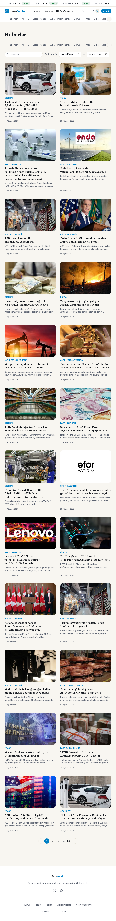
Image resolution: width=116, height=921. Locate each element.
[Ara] (83, 11)
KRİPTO (25, 19)
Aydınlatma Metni (84, 905)
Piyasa (87, 19)
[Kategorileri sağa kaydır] (109, 19)
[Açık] (90, 11)
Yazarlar (49, 11)
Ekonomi (14, 19)
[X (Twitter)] (54, 890)
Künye (27, 905)
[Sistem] (97, 11)
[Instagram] (61, 890)
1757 (69, 841)
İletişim (38, 905)
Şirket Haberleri (101, 19)
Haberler (37, 11)
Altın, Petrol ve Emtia (60, 19)
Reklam (49, 905)
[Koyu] (93, 11)
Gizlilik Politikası (64, 905)
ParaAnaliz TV (66, 11)
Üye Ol (106, 11)
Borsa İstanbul (40, 19)
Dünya (77, 19)
